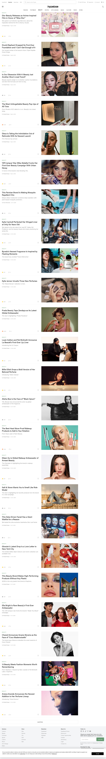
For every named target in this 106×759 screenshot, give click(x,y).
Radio (75, 10)
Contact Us (63, 743)
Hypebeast (43, 731)
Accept (97, 753)
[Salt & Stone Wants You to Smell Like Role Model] (59, 496)
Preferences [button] (54, 753)
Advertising (63, 739)
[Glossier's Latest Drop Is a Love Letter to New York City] (59, 555)
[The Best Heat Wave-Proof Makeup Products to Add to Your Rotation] (59, 437)
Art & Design (54, 10)
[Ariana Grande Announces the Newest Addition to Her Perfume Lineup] (59, 703)
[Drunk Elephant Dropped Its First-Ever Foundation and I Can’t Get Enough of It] (59, 54)
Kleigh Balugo (6, 25)
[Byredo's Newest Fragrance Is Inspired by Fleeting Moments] (59, 260)
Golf (23, 737)
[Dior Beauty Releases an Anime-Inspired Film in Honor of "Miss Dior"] (59, 24)
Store (81, 10)
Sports (47, 10)
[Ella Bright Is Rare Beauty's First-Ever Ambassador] (59, 614)
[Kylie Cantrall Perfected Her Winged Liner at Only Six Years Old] (59, 231)
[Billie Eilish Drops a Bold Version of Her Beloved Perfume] (59, 378)
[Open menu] (3, 6)
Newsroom (63, 733)
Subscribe (100, 739)
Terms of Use (95, 742)
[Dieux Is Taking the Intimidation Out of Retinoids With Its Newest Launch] (59, 142)
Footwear (33, 10)
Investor (63, 737)
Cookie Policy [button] (22, 753)
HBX (42, 737)
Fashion (25, 10)
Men (23, 731)
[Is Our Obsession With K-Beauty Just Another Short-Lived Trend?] (59, 83)
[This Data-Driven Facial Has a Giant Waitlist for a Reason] (59, 526)
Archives (24, 739)
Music (62, 10)
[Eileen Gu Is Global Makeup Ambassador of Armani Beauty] (59, 467)
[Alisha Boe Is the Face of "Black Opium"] (59, 408)
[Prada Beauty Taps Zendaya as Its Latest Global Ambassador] (59, 319)
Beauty (40, 10)
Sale (23, 741)
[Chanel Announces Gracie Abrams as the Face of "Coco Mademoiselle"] (59, 644)
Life (22, 735)
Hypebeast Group (65, 731)
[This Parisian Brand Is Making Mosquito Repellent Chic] (59, 201)
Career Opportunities (66, 735)
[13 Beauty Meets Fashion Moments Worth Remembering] (59, 673)
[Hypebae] (53, 6)
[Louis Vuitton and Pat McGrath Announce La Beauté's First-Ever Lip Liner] (59, 349)
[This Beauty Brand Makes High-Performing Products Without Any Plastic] (59, 585)
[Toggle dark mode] (103, 6)
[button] (25, 36)
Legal (62, 741)
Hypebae (43, 735)
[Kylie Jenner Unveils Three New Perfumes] (59, 290)
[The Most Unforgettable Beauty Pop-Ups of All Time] (59, 113)
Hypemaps (43, 733)
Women (23, 733)
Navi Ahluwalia (6, 202)
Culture (68, 10)
